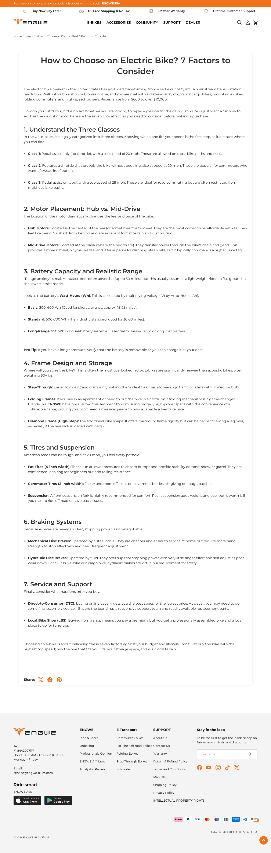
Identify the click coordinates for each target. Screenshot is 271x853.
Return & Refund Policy (170, 761)
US (256, 832)
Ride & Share (89, 738)
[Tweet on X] (40, 679)
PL (244, 832)
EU (219, 832)
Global (214, 832)
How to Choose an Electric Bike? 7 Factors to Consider (71, 36)
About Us (160, 738)
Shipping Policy (165, 785)
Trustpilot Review (92, 769)
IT (236, 832)
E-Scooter (123, 769)
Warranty (160, 753)
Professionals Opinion (96, 753)
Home (18, 36)
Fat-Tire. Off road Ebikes (134, 746)
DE (228, 832)
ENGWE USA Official (36, 837)
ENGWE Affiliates (92, 761)
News (29, 36)
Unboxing (87, 746)
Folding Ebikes (127, 753)
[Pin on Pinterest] (59, 679)
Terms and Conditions (169, 769)
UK (224, 832)
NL (247, 832)
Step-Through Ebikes (131, 761)
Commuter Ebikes (129, 738)
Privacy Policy (163, 793)
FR (232, 832)
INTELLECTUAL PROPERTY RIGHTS (179, 800)
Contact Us (161, 746)
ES (240, 832)
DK (251, 832)
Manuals (159, 777)
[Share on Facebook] (50, 679)
